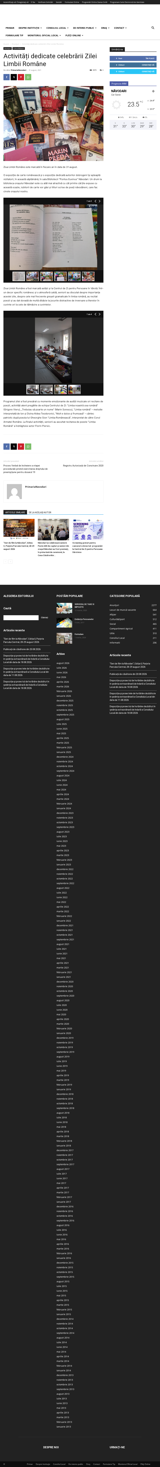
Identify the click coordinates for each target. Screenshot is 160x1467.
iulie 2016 (62, 1229)
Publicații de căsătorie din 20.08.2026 (22, 649)
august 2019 (63, 1056)
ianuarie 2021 (64, 976)
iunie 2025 (62, 728)
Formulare (79, 634)
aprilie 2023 (63, 850)
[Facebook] (6, 77)
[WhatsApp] (28, 77)
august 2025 (63, 719)
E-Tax (33, 2)
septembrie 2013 (65, 1389)
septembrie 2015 (65, 1276)
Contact (119, 27)
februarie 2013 (64, 1421)
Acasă (6, 44)
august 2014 (63, 1337)
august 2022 (63, 887)
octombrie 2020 (65, 991)
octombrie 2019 (65, 1047)
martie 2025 (63, 742)
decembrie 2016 (65, 1206)
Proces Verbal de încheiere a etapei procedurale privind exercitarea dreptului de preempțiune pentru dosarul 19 (25, 469)
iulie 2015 (62, 1286)
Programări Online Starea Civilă (94, 2)
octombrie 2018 (65, 1103)
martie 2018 (63, 1136)
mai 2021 (61, 958)
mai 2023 (61, 845)
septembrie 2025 (65, 714)
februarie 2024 (64, 803)
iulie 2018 (62, 1117)
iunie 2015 (62, 1290)
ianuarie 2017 (64, 1201)
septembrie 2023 (65, 827)
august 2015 (63, 1281)
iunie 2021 (62, 953)
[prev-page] (5, 562)
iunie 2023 (62, 841)
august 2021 (63, 944)
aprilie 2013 (63, 1412)
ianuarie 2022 (64, 920)
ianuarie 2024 (64, 808)
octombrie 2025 (65, 709)
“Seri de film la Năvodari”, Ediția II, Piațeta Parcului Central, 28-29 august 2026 (18, 546)
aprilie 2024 (63, 794)
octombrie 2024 (65, 766)
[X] (14, 77)
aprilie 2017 (63, 1187)
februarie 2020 (64, 1028)
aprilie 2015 (63, 1300)
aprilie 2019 (63, 1075)
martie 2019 (63, 1080)
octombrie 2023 (65, 822)
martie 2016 (63, 1248)
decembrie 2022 (65, 869)
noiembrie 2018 (65, 1098)
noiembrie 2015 (65, 1267)
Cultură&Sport (18, 48)
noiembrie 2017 (65, 1154)
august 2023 (63, 831)
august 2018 (63, 1112)
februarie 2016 (64, 1253)
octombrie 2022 (65, 878)
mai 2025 (61, 733)
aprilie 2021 (63, 962)
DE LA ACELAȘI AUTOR (40, 512)
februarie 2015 (64, 1309)
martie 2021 (63, 967)
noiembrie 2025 (65, 705)
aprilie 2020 (63, 1019)
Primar (10, 27)
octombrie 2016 (65, 1215)
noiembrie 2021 (65, 930)
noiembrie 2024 (65, 761)
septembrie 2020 (65, 995)
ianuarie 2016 (64, 1258)
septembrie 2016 (65, 1220)
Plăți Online (73, 35)
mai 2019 (61, 1070)
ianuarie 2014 (64, 1370)
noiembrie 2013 (65, 1379)
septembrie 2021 (65, 939)
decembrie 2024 (65, 756)
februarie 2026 (64, 691)
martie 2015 (63, 1304)
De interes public (83, 27)
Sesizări (59, 2)
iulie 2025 (62, 723)
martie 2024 (63, 798)
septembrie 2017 (65, 1164)
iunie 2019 (62, 1065)
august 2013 (63, 1393)
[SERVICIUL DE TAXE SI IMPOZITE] (64, 608)
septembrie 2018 (65, 1108)
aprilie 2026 (63, 681)
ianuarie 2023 (64, 864)
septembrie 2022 (65, 883)
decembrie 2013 (65, 1375)
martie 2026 (63, 686)
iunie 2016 (62, 1234)
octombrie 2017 (65, 1159)
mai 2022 (61, 901)
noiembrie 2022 (65, 873)
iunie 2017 (62, 1178)
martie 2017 (63, 1192)
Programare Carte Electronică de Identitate (127, 2)
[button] (153, 28)
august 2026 (63, 663)
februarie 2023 (64, 859)
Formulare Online (72, 2)
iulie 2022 (62, 892)
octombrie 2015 (65, 1272)
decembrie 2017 (65, 1150)
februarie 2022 (64, 916)
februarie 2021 (64, 972)
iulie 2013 (62, 1398)
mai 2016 (61, 1239)
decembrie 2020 (65, 981)
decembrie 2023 (65, 812)
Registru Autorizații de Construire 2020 (83, 465)
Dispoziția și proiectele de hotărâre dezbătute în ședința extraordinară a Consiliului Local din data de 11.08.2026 (26, 671)
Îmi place (150, 58)
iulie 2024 (62, 780)
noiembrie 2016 (65, 1211)
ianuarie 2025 (64, 752)
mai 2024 (61, 789)
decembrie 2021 (65, 925)
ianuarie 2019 (64, 1089)
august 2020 (63, 1000)
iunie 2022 (62, 897)
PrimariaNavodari (18, 70)
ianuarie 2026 (64, 695)
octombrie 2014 (65, 1328)
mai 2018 (61, 1126)
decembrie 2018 (65, 1094)
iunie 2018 (62, 1122)
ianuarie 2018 (64, 1145)
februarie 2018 (64, 1140)
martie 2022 (63, 911)
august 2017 (63, 1169)
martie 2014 (63, 1361)
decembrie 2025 (65, 700)
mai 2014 (61, 1351)
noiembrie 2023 (65, 817)
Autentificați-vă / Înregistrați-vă (15, 2)
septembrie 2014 (65, 1332)
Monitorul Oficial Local (43, 35)
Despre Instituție (29, 27)
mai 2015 (61, 1295)
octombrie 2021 (65, 934)
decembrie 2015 (65, 1262)
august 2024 (63, 775)
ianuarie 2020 (64, 1033)
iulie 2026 (62, 667)
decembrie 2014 (65, 1318)
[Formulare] (64, 638)
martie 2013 (63, 1417)
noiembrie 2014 (65, 1323)
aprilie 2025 (63, 738)
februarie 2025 (64, 747)
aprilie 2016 (63, 1243)
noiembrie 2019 (65, 1042)
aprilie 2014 (63, 1356)
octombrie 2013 (65, 1384)
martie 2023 (63, 855)
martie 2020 (63, 1023)
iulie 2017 (62, 1173)
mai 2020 (61, 1014)
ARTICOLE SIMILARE (15, 512)
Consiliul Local (56, 27)
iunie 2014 (62, 1347)
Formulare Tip (14, 35)
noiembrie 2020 (65, 986)
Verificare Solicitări (45, 2)
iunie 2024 (62, 784)
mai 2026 (61, 677)
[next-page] (10, 562)
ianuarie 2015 (64, 1314)
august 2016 (63, 1225)
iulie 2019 (62, 1061)
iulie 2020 (62, 1005)
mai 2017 (61, 1183)
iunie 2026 (62, 672)
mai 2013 (61, 1407)
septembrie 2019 (65, 1051)
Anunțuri (15, 44)
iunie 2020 (62, 1009)
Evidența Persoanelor (84, 619)
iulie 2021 (62, 948)
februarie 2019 (64, 1084)
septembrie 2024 (65, 770)
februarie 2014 (64, 1365)
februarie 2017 (64, 1197)
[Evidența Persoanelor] (64, 623)
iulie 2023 (62, 836)
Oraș (104, 27)
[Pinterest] (21, 77)
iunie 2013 (62, 1403)
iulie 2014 (62, 1342)
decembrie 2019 (65, 1037)
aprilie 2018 (63, 1131)
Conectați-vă (148, 65)
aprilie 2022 (63, 906)
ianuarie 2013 (64, 1426)
